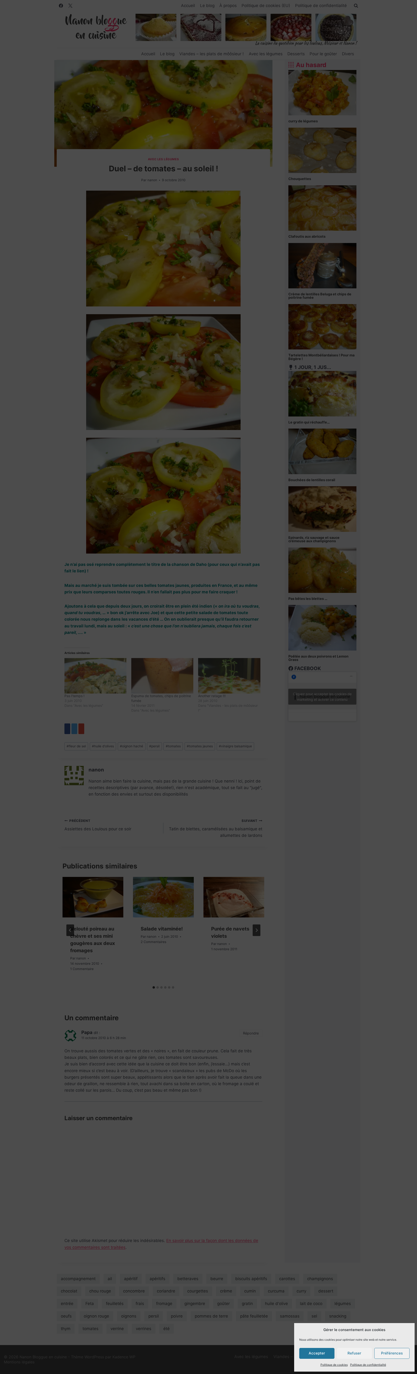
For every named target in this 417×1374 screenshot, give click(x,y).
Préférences (392, 1353)
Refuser (354, 1353)
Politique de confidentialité (368, 1365)
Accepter (317, 1353)
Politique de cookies (334, 1365)
